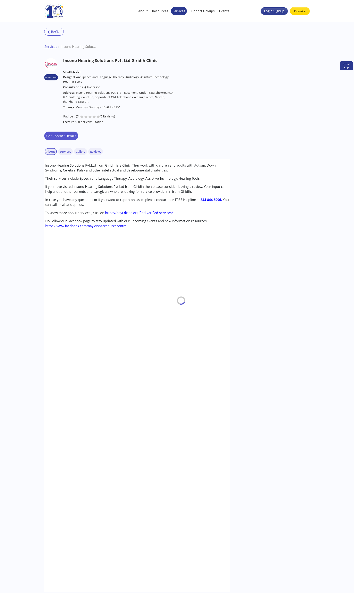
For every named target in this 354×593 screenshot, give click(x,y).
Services (178, 11)
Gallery (80, 151)
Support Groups (202, 11)
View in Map (51, 77)
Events (224, 11)
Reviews (95, 151)
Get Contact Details (61, 136)
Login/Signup (274, 11)
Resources (160, 11)
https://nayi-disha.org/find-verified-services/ (139, 213)
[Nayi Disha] (54, 11)
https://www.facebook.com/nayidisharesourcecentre (86, 226)
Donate (299, 11)
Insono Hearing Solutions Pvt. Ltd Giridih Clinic (78, 46)
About (143, 11)
